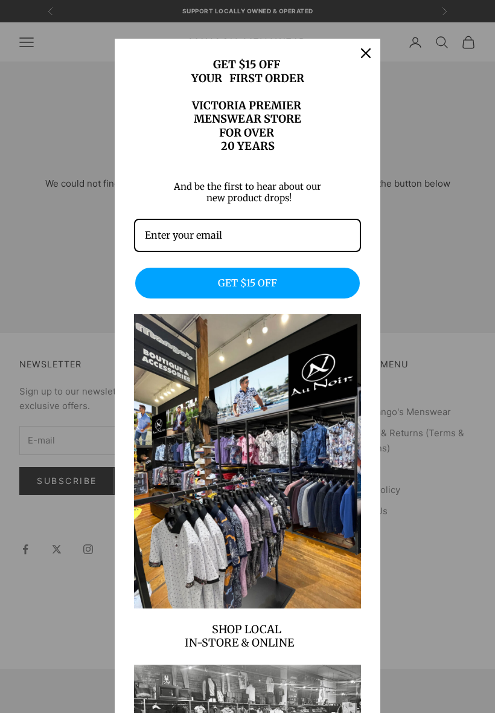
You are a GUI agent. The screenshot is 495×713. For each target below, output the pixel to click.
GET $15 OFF (247, 283)
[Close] (365, 53)
